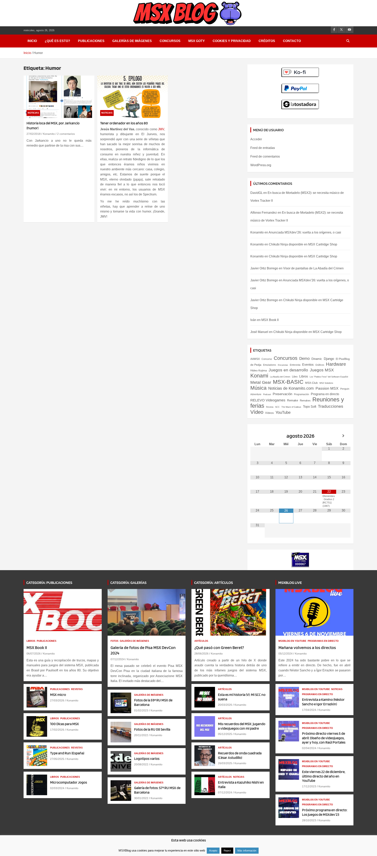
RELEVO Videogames (267, 400)
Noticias (33, 112)
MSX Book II (270, 320)
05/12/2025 (225, 734)
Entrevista (295, 365)
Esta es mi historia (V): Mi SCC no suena (241, 696)
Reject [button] (227, 850)
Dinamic (316, 358)
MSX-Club (311, 382)
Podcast (267, 394)
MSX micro (58, 694)
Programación (301, 394)
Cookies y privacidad (232, 41)
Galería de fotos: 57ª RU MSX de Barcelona (157, 790)
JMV (161, 129)
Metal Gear (260, 382)
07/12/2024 (118, 659)
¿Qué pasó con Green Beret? (219, 647)
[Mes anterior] (257, 435)
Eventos (308, 364)
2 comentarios (66, 133)
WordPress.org (260, 165)
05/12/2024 (285, 653)
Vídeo (256, 412)
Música (258, 388)
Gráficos (319, 365)
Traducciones (330, 406)
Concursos (170, 41)
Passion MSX (327, 388)
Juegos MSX (322, 370)
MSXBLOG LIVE (290, 582)
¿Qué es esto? (57, 41)
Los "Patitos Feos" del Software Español (329, 377)
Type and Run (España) (67, 753)
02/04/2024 (309, 748)
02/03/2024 (57, 788)
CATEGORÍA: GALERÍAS (128, 582)
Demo (304, 358)
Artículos (201, 641)
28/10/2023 (309, 820)
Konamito (49, 133)
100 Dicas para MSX (64, 724)
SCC (277, 407)
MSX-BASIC (288, 382)
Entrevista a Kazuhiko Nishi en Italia (241, 784)
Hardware (336, 364)
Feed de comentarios (265, 156)
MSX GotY (196, 41)
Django (329, 359)
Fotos (114, 641)
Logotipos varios (146, 758)
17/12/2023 (309, 786)
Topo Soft (309, 406)
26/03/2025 (225, 763)
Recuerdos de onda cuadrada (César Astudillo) (240, 755)
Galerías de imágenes (132, 41)
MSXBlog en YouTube (292, 641)
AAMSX (255, 358)
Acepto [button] (213, 850)
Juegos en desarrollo (288, 370)
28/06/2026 (201, 653)
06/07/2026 (34, 653)
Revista (269, 407)
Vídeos (269, 412)
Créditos (267, 41)
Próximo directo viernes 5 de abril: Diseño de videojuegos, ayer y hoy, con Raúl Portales (323, 738)
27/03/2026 (57, 700)
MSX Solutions (326, 383)
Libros (303, 376)
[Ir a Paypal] (300, 86)
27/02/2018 (34, 133)
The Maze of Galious (291, 407)
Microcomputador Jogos (68, 782)
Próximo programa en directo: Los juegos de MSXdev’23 (324, 812)
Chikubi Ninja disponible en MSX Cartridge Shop (303, 244)
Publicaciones (91, 41)
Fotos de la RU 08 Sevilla (152, 729)
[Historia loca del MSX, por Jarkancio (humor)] (59, 96)
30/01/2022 (141, 798)
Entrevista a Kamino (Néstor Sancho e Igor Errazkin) (323, 701)
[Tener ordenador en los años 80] (132, 96)
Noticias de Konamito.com (291, 388)
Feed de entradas (262, 148)
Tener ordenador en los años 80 (124, 123)
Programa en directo (325, 394)
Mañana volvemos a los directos (307, 647)
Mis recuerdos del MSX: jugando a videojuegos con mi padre (241, 726)
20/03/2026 (225, 704)
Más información (246, 850)
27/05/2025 (57, 758)
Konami (259, 376)
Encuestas (283, 365)
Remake (292, 400)
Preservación (282, 394)
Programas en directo (323, 641)
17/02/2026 (57, 729)
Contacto (292, 41)
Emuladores (269, 365)
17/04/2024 (309, 709)
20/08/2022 (141, 764)
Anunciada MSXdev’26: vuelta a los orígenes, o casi (305, 232)
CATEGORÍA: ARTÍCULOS (213, 582)
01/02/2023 (141, 710)
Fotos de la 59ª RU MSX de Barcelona (153, 702)
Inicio (32, 41)
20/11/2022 (141, 735)
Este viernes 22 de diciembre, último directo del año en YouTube (323, 776)
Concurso (267, 359)
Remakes (305, 400)
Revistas (77, 689)
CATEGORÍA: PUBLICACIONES (49, 582)
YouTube (283, 412)
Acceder (256, 139)
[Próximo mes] (343, 435)
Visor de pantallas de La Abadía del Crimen (313, 268)
